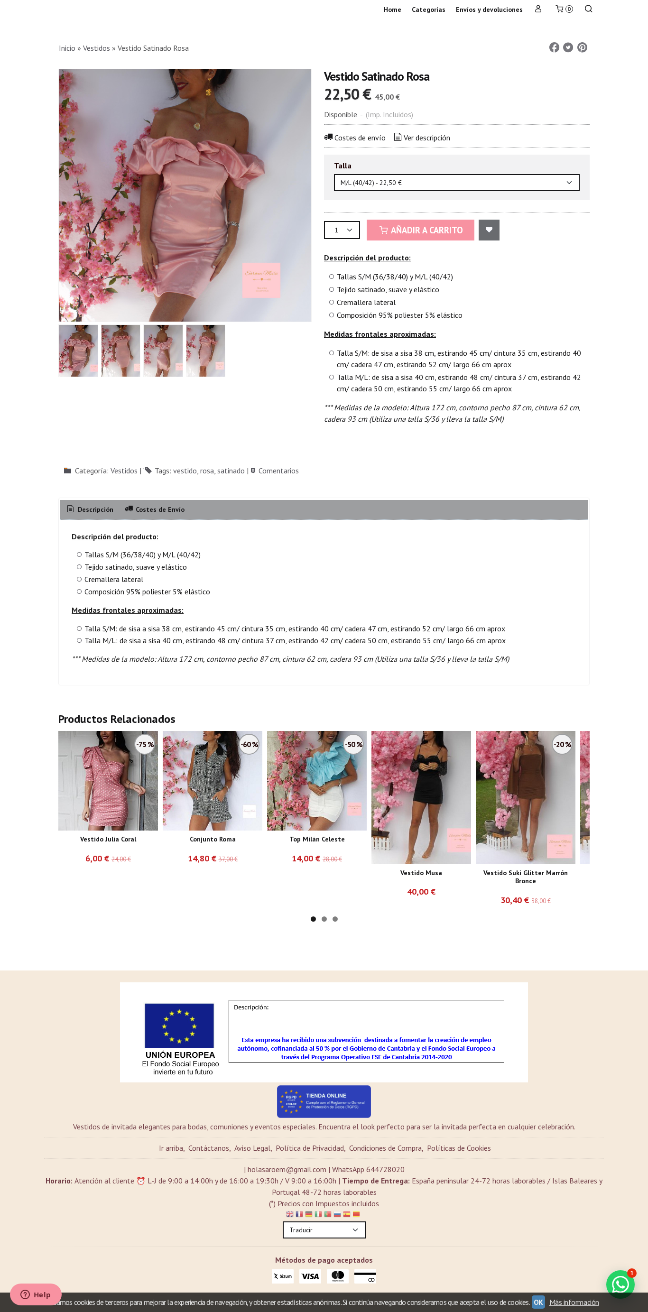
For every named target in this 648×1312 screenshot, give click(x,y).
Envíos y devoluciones (489, 9)
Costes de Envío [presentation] (159, 509)
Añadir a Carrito (426, 230)
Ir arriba (171, 1148)
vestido (185, 470)
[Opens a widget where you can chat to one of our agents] (35, 1295)
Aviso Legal (252, 1148)
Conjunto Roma (213, 839)
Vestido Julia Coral (108, 839)
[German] (309, 1215)
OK (538, 1302)
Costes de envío (360, 137)
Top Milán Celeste (317, 839)
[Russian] (337, 1215)
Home (392, 9)
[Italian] (318, 1215)
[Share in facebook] (554, 47)
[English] (290, 1215)
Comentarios (279, 470)
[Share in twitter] (568, 47)
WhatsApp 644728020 (368, 1169)
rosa (207, 470)
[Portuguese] (328, 1215)
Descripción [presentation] (94, 509)
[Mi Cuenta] (538, 9)
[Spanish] (347, 1215)
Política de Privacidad (310, 1148)
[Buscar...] (589, 9)
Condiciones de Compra (385, 1148)
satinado (231, 470)
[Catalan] (357, 1215)
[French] (299, 1215)
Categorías (428, 9)
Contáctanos (208, 1148)
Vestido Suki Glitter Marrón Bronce (525, 877)
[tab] (89, 510)
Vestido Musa (421, 873)
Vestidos (124, 470)
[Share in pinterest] (582, 47)
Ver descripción (427, 137)
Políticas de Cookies (459, 1148)
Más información (574, 1302)
